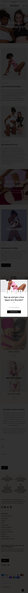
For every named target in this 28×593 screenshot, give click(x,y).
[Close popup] (26, 278)
